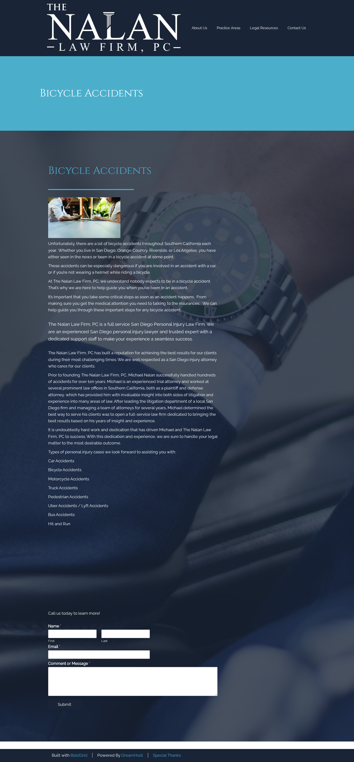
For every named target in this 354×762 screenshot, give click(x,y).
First (51, 641)
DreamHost (132, 755)
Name (54, 626)
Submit (64, 704)
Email (54, 646)
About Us (199, 28)
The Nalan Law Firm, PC (75, 281)
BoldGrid (79, 755)
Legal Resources (264, 28)
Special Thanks (167, 755)
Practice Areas (228, 28)
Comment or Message (69, 663)
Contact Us (297, 28)
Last (104, 641)
